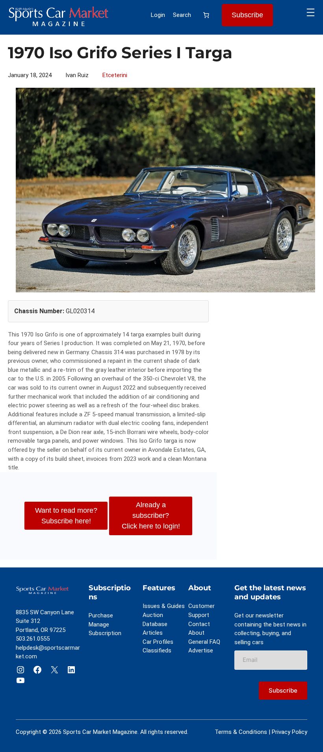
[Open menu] (310, 12)
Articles (153, 632)
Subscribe (247, 15)
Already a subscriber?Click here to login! (151, 515)
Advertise (200, 650)
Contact (199, 624)
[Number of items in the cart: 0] (206, 15)
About (196, 632)
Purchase (101, 615)
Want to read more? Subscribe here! (66, 515)
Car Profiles (158, 641)
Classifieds (157, 650)
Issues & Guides (164, 606)
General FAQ (204, 641)
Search (182, 14)
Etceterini (114, 75)
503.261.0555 (33, 638)
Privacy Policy (289, 731)
